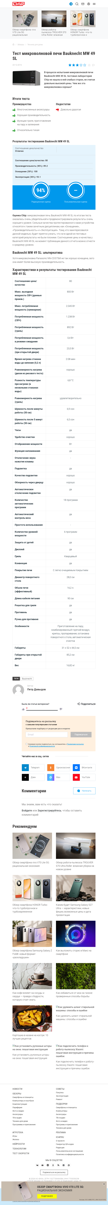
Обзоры (17, 1093)
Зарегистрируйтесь (49, 810)
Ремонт (59, 1099)
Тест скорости (21, 1153)
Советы (60, 1089)
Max (58, 777)
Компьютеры (61, 1111)
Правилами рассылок (75, 744)
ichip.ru (60, 1137)
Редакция (60, 1148)
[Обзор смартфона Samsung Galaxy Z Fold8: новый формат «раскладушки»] (32, 934)
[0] (60, 709)
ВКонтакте (87, 767)
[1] (23, 709)
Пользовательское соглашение (69, 1151)
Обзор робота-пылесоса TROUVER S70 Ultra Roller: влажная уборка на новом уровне (53, 34)
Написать (86, 791)
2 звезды (73, 65)
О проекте (60, 1141)
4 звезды (81, 65)
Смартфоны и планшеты (23, 1097)
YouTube (86, 777)
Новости (17, 1089)
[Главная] (13, 45)
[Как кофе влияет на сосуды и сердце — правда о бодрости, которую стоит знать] (32, 976)
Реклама (61, 1132)
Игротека (18, 1132)
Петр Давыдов (36, 689)
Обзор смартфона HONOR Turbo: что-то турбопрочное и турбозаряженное (81, 33)
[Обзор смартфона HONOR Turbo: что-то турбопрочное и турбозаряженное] (32, 888)
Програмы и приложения (67, 1124)
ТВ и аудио (17, 1118)
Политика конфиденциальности (70, 1154)
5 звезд (84, 65)
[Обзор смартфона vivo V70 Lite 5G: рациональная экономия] (32, 846)
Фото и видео (18, 1111)
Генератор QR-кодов (65, 1144)
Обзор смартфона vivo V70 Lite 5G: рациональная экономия (24, 33)
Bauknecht (27, 678)
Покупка (59, 1092)
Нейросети (19, 1144)
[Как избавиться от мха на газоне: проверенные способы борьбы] (75, 976)
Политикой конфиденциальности (42, 746)
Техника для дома (20, 1121)
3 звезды (77, 65)
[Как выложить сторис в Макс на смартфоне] (75, 934)
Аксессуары (18, 1114)
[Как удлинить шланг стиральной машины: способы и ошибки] (75, 1008)
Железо (16, 1139)
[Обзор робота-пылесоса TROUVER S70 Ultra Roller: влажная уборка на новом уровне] (75, 846)
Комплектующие (20, 1104)
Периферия (17, 1107)
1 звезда (70, 65)
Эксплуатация (62, 1096)
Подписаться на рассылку (54, 1172)
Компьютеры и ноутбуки (23, 1101)
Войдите (27, 810)
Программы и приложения (24, 1124)
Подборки (61, 1104)
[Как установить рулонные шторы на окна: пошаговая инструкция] (32, 1047)
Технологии (19, 1148)
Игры (15, 1136)
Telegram (35, 767)
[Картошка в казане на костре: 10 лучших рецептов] (32, 1018)
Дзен (33, 777)
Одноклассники (63, 767)
